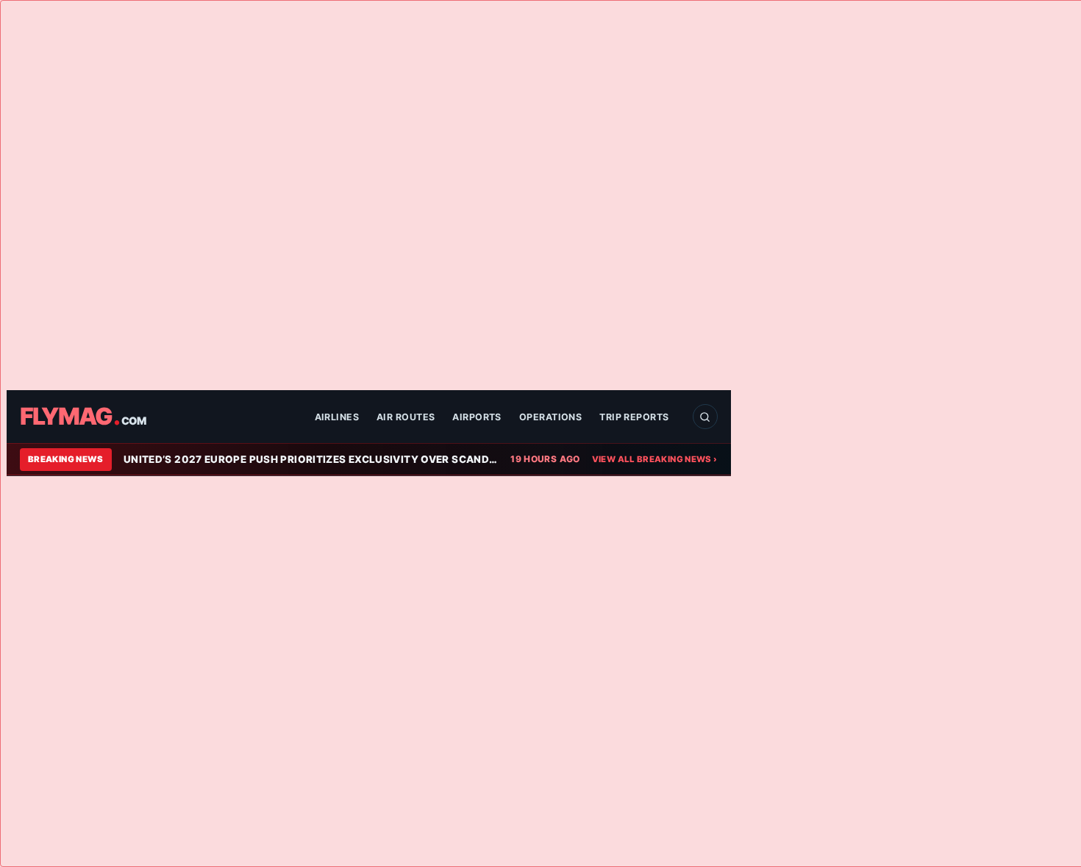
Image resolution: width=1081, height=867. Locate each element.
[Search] (705, 416)
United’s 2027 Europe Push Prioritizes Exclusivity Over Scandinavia (311, 459)
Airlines (337, 416)
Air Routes (406, 416)
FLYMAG (83, 416)
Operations (550, 416)
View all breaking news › (655, 459)
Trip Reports (633, 416)
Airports (477, 416)
